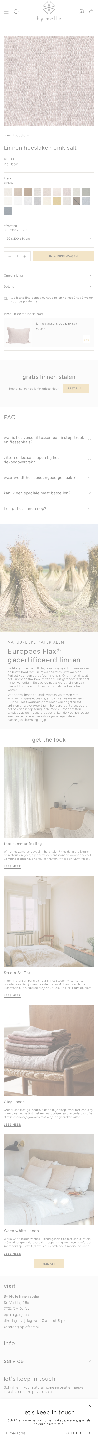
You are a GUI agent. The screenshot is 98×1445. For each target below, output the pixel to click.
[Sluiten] (89, 1405)
